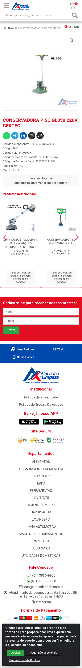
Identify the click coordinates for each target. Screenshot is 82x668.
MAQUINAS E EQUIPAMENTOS (41, 534)
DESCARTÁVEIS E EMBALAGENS (41, 469)
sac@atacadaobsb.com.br (43, 587)
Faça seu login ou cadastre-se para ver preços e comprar (41, 180)
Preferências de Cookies (24, 660)
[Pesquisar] (75, 15)
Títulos (61, 349)
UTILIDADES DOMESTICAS (41, 555)
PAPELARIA (41, 541)
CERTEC (16, 170)
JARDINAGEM (41, 512)
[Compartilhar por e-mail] (31, 135)
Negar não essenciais (43, 652)
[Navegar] (5, 237)
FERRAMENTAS (41, 491)
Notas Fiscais (25, 357)
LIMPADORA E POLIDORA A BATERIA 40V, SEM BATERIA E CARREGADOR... (20, 243)
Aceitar (15, 652)
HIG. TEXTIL (41, 498)
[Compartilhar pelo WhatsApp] (6, 135)
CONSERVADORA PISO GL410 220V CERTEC (61, 241)
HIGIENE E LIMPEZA (41, 505)
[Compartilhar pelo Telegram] (14, 135)
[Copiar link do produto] (40, 135)
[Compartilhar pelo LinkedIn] (23, 135)
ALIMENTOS (41, 462)
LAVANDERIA (41, 519)
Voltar (73, 27)
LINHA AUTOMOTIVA (41, 527)
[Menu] (6, 5)
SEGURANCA (41, 548)
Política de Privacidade (41, 397)
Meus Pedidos (25, 349)
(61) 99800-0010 (43, 581)
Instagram (43, 602)
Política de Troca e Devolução (41, 404)
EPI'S (41, 483)
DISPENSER (41, 476)
